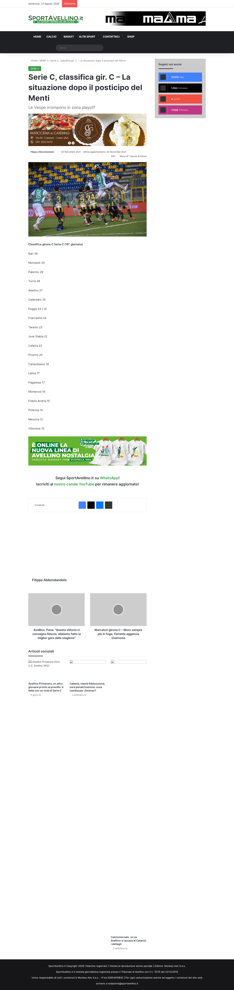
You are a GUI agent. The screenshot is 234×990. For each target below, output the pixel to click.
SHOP (130, 36)
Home (34, 60)
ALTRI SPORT (87, 36)
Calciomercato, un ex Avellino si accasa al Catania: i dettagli (128, 940)
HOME (37, 36)
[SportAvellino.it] (55, 19)
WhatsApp (109, 478)
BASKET (69, 36)
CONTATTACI (111, 36)
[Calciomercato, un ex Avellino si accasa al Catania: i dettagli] (129, 796)
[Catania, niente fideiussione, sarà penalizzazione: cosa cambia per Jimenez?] (87, 670)
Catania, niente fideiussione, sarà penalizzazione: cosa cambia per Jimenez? (87, 687)
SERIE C (44, 60)
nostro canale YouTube (74, 484)
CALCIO (51, 36)
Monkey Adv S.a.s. (175, 965)
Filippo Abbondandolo (42, 151)
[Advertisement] (87, 543)
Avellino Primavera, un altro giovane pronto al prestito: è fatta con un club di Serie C (45, 687)
